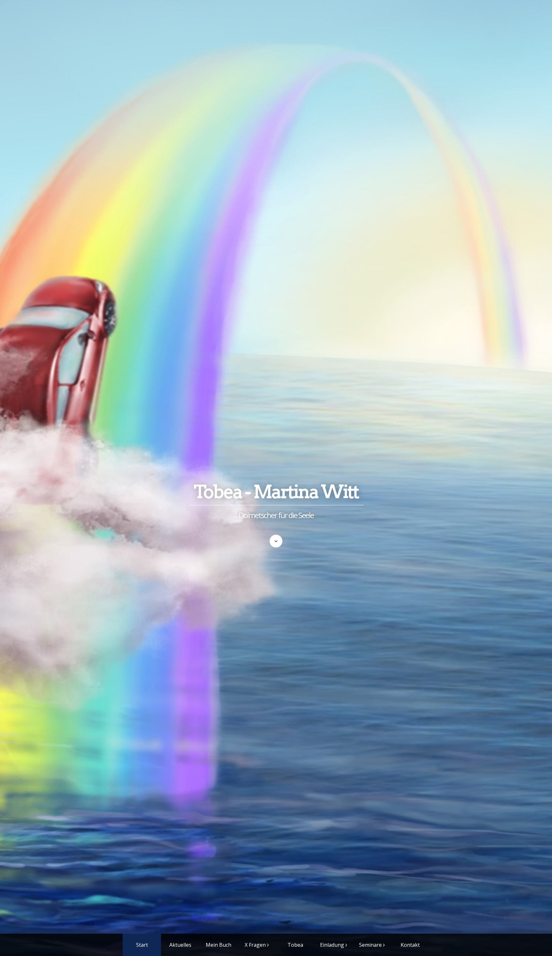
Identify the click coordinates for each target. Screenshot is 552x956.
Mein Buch (218, 944)
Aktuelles (180, 944)
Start (142, 944)
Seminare (370, 944)
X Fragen (255, 944)
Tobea (295, 944)
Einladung (332, 944)
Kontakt (410, 944)
